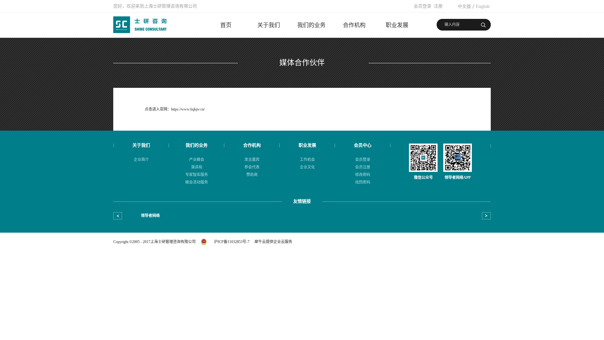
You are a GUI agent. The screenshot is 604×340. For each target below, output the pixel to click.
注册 (438, 6)
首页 (226, 25)
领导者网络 (150, 215)
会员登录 (422, 6)
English (482, 6)
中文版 (464, 6)
